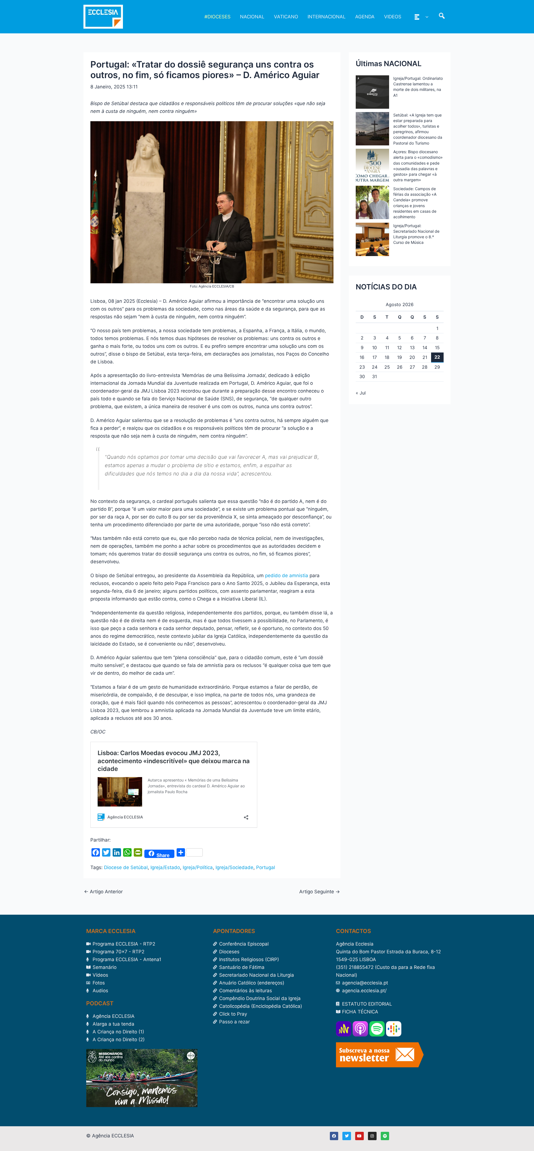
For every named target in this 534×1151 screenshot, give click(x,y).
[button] (425, 17)
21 (424, 357)
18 (387, 357)
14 (424, 347)
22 (437, 357)
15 (437, 347)
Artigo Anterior (103, 891)
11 (387, 347)
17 (374, 357)
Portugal (265, 867)
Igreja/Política (198, 867)
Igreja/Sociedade (234, 867)
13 (412, 347)
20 (412, 357)
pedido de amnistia (286, 575)
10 (374, 347)
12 (399, 347)
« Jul (361, 393)
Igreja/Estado (165, 867)
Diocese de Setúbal (126, 867)
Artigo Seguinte (319, 891)
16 (362, 357)
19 (399, 357)
